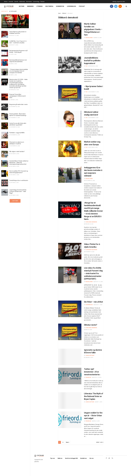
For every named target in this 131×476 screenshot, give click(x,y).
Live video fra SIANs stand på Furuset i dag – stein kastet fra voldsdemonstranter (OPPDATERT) (93, 273)
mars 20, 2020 (88, 329)
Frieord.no (88, 377)
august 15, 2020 (98, 281)
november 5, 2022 (93, 117)
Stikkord (64, 13)
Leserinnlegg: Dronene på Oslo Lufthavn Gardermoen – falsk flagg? (17, 191)
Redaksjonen (89, 37)
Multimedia (22, 1)
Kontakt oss (83, 458)
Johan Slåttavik (90, 355)
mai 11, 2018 (99, 402)
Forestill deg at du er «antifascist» (18, 180)
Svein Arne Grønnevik (91, 222)
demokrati (70, 13)
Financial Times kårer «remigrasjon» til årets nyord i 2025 (17, 96)
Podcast (42, 1)
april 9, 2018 (96, 421)
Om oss (91, 458)
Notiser (6, 1)
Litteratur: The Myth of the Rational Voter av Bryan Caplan (93, 396)
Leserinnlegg (36, 1)
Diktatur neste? (90, 325)
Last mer (15, 200)
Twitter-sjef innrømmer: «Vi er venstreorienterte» (92, 372)
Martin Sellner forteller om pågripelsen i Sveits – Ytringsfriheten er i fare (93, 29)
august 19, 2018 (97, 377)
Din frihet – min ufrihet (93, 302)
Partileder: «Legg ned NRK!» (17, 132)
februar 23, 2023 (93, 66)
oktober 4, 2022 (93, 147)
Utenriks (16, 1)
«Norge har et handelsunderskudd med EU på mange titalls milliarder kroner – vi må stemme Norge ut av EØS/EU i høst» (93, 211)
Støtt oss (60, 458)
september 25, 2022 (90, 180)
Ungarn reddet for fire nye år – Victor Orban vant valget (93, 415)
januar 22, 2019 (89, 357)
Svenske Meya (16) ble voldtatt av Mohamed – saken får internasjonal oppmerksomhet (18, 162)
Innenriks (11, 1)
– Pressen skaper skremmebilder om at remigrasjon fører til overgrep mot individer (18, 71)
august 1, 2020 (98, 304)
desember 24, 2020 (89, 251)
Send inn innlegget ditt (71, 458)
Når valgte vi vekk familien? (17, 151)
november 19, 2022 (94, 91)
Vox (87, 66)
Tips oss (52, 458)
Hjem (59, 13)
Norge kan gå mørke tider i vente (18, 104)
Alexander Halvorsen (91, 249)
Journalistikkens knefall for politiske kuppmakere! (92, 60)
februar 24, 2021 (89, 224)
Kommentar (29, 1)
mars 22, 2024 (97, 37)
